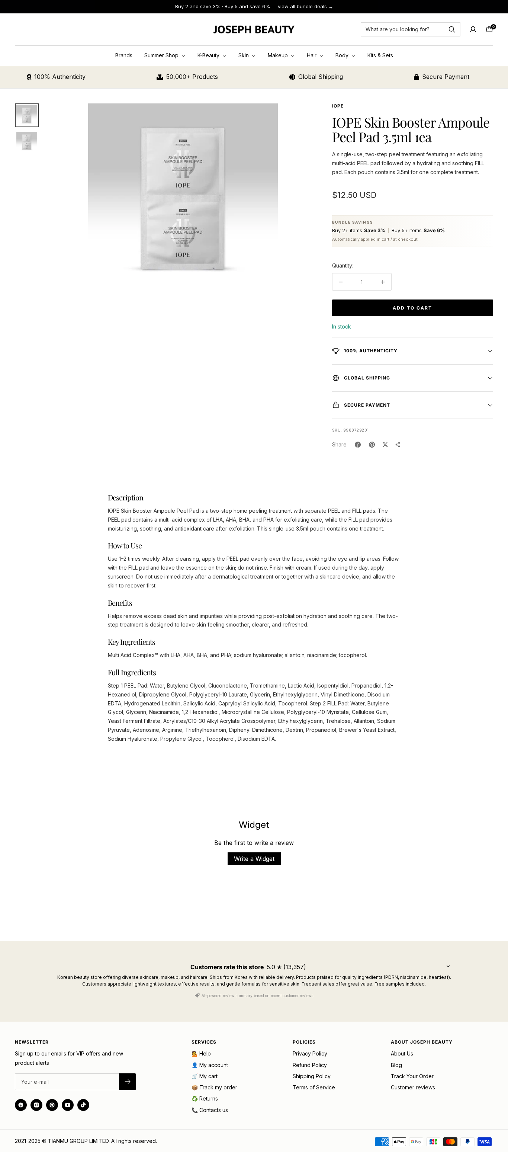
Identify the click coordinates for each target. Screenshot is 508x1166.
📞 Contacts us (210, 1110)
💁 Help (201, 1053)
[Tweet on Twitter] (385, 445)
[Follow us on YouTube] (68, 1105)
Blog (396, 1065)
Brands (123, 55)
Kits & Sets (380, 55)
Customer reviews (413, 1087)
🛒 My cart (205, 1076)
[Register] (127, 1081)
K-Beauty (209, 55)
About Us (402, 1053)
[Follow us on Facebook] (21, 1105)
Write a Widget (254, 858)
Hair (312, 55)
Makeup (278, 55)
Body (342, 55)
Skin (244, 55)
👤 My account (210, 1065)
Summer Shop (162, 55)
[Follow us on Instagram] (36, 1105)
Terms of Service (314, 1087)
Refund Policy (310, 1065)
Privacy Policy (310, 1053)
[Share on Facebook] (357, 444)
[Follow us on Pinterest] (52, 1105)
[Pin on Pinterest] (372, 444)
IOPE (338, 106)
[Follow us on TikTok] (83, 1105)
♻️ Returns (205, 1098)
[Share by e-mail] (398, 445)
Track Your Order (412, 1076)
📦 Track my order (214, 1087)
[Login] (473, 29)
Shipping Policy (312, 1076)
